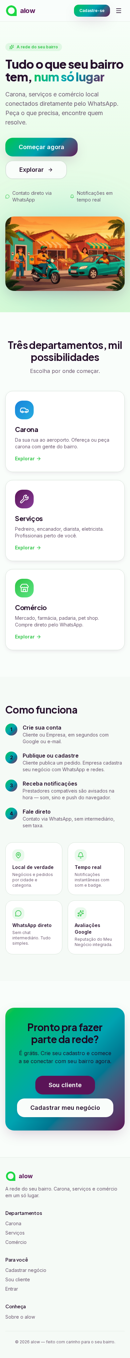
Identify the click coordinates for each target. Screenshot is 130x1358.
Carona (13, 1223)
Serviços (15, 1233)
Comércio (16, 1242)
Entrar (11, 1289)
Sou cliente (65, 1084)
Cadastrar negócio (25, 1270)
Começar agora (41, 146)
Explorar (31, 169)
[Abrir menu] (119, 11)
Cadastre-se (92, 10)
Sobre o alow (20, 1317)
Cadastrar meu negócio (65, 1107)
